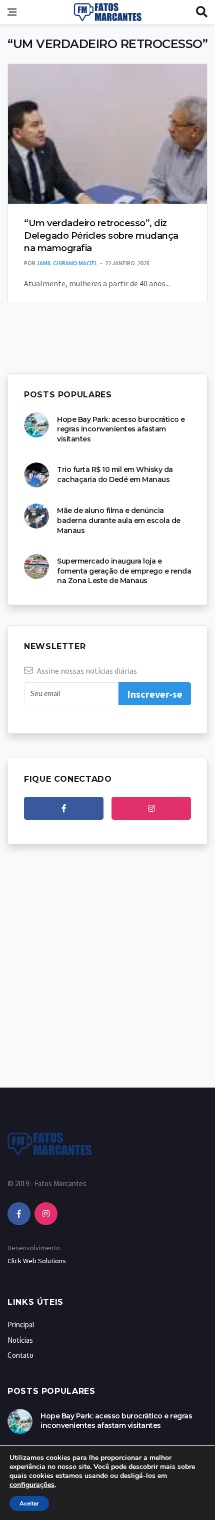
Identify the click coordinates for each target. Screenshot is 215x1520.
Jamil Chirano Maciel (67, 263)
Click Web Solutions (37, 1260)
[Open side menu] (12, 12)
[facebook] (64, 808)
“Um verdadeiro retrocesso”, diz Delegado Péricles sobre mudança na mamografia (101, 236)
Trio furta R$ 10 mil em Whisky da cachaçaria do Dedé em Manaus (115, 474)
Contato (21, 1355)
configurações (32, 1484)
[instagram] (151, 808)
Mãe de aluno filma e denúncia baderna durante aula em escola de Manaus (118, 520)
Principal (21, 1324)
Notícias (20, 1340)
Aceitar (29, 1503)
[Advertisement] (107, 976)
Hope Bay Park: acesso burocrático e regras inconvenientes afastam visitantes (121, 429)
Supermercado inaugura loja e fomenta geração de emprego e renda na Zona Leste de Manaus (124, 571)
